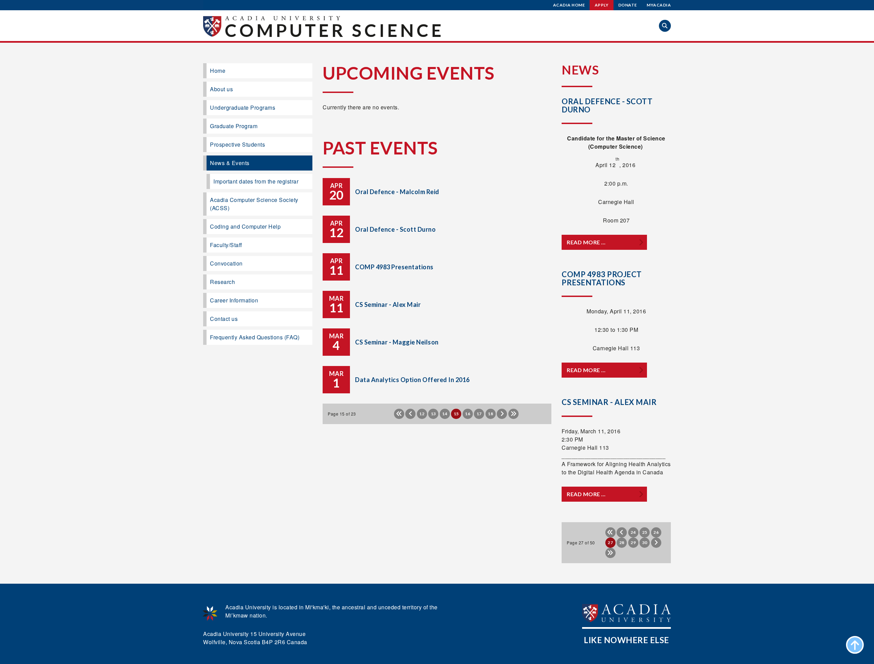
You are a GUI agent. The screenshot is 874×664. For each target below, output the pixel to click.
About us (221, 89)
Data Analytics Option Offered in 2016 (412, 379)
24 (633, 532)
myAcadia (659, 5)
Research (222, 282)
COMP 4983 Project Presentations (602, 278)
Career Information (234, 300)
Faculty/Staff (226, 245)
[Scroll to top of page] (855, 645)
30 (644, 542)
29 (633, 542)
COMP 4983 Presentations (394, 267)
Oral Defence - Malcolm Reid (397, 191)
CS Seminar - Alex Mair (388, 304)
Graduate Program (233, 126)
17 (479, 413)
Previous (410, 414)
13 (433, 413)
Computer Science (334, 30)
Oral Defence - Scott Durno (395, 229)
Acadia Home (569, 5)
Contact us (224, 319)
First (399, 414)
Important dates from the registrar (255, 181)
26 (656, 532)
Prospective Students (237, 144)
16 (467, 413)
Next (502, 414)
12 (421, 413)
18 (490, 413)
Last (513, 414)
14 (444, 413)
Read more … (586, 242)
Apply (602, 5)
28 (621, 542)
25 (644, 532)
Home (217, 70)
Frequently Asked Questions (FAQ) (254, 337)
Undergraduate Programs (242, 107)
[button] (665, 26)
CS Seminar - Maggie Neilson (397, 342)
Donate (627, 5)
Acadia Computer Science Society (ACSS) (254, 204)
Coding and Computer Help (245, 226)
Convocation (226, 263)
